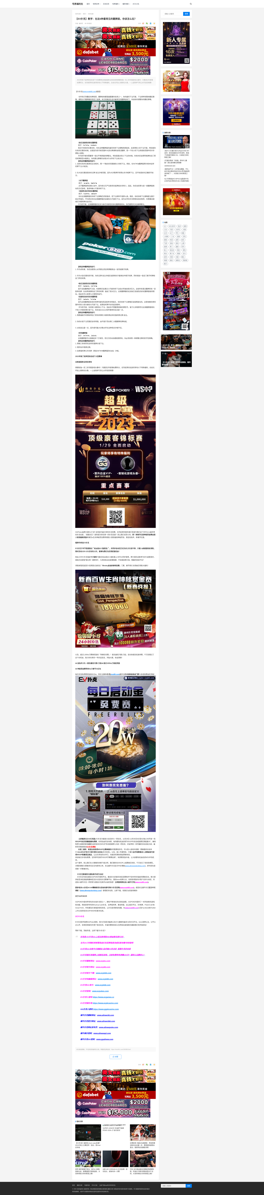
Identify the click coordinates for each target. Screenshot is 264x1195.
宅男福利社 (77, 4)
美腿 (178, 253)
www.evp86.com (141, 882)
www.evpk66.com (89, 91)
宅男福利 (115, 4)
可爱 (171, 229)
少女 (172, 236)
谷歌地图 (104, 1189)
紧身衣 (172, 250)
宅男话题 (90, 14)
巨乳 (184, 236)
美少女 (172, 253)
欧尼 (182, 240)
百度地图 (98, 1189)
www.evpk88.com (127, 887)
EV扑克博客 (91, 847)
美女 (165, 253)
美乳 (184, 250)
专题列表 (87, 1185)
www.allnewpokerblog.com (135, 866)
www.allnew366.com (106, 1021)
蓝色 (165, 257)
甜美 (165, 247)
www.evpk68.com (102, 985)
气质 (165, 243)
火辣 (182, 243)
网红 (178, 250)
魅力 (165, 264)
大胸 (184, 229)
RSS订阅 (94, 1185)
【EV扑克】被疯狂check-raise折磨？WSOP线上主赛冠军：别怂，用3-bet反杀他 (88, 1145)
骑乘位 (178, 260)
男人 (171, 247)
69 (165, 226)
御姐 (165, 240)
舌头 (184, 253)
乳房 (179, 226)
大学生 (178, 229)
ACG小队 (136, 4)
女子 (171, 233)
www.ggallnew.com (104, 1039)
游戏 (177, 243)
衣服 (171, 257)
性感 (171, 240)
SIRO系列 (172, 226)
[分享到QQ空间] (154, 23)
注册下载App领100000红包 (107, 1185)
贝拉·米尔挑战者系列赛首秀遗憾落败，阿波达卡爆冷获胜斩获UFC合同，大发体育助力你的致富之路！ (142, 1171)
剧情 (185, 226)
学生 (177, 233)
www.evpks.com (103, 961)
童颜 (177, 247)
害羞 (182, 233)
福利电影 (126, 4)
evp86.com (115, 674)
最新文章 (79, 1185)
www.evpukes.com (100, 991)
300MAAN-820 (170, 166)
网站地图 (93, 1189)
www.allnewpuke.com (108, 1027)
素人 (165, 250)
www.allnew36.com (105, 1015)
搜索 (186, 14)
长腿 (177, 257)
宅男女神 (96, 4)
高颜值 (185, 260)
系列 (182, 247)
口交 (165, 229)
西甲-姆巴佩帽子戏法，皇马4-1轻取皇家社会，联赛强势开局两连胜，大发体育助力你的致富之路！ (87, 1171)
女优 (165, 233)
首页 (88, 4)
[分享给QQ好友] (150, 23)
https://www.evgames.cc (103, 997)
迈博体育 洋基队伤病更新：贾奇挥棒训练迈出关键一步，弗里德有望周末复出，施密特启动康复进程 (142, 1145)
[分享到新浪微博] (143, 23)
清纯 (171, 243)
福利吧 (81, 23)
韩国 (165, 260)
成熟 (177, 240)
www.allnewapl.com (102, 1033)
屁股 (178, 236)
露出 (182, 257)
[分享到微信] (146, 23)
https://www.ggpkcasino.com (106, 1009)
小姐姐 (166, 236)
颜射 (171, 260)
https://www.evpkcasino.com (105, 1003)
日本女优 (106, 4)
